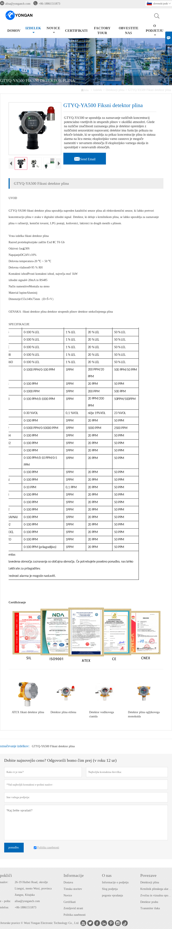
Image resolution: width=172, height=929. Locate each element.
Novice (53, 28)
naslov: (4, 882)
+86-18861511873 (49, 3)
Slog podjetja (110, 889)
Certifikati (70, 902)
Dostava (68, 882)
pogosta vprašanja (112, 895)
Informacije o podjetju (115, 882)
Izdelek (33, 28)
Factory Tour (102, 30)
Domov (14, 30)
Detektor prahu (149, 902)
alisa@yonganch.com (17, 3)
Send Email (84, 158)
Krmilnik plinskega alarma (156, 889)
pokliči (6, 875)
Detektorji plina (115, 90)
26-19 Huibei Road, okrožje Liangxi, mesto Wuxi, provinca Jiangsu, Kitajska (33, 888)
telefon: (4, 907)
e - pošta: (5, 901)
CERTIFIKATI (76, 30)
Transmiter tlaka (150, 908)
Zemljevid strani (73, 908)
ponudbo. (14, 847)
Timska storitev (73, 889)
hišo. (85, 90)
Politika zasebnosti (75, 914)
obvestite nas (128, 30)
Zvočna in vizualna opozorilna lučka (156, 895)
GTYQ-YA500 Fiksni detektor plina (53, 746)
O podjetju (154, 28)
